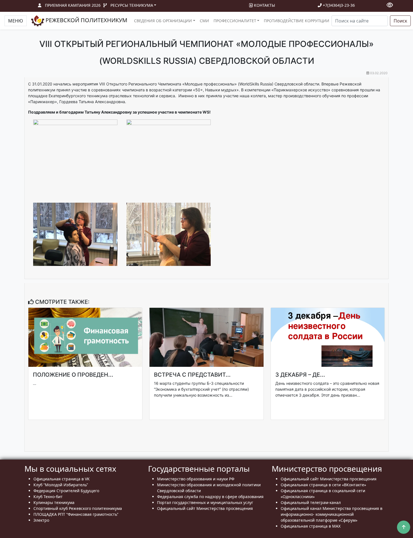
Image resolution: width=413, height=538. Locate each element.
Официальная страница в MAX (311, 526)
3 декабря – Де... (300, 374)
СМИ (204, 20)
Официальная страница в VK (61, 479)
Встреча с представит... (192, 374)
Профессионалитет (235, 20)
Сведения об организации (163, 20)
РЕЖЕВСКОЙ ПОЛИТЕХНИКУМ (85, 20)
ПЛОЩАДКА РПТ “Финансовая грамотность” (75, 514)
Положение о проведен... (73, 374)
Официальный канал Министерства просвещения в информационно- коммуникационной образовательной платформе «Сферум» (331, 514)
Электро (41, 520)
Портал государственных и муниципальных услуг (205, 502)
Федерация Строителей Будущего (66, 490)
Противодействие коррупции (296, 20)
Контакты (264, 5)
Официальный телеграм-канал (311, 502)
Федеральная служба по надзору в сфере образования (210, 496)
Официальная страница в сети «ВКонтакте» (323, 484)
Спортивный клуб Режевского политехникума (77, 508)
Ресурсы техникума (131, 5)
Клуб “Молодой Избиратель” (60, 484)
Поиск (400, 21)
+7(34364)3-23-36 (338, 5)
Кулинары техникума (53, 502)
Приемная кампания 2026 (73, 5)
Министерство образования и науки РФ (195, 479)
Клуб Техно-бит (48, 496)
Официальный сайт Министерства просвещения (205, 508)
